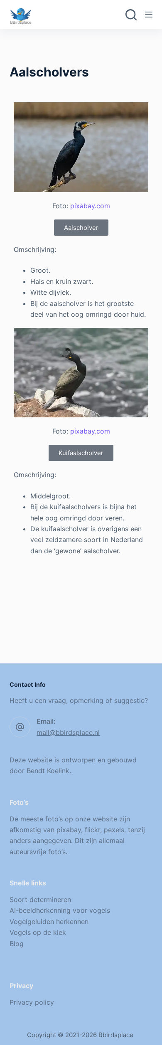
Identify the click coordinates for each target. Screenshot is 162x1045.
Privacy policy (32, 1002)
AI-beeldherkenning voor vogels (60, 910)
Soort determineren (40, 899)
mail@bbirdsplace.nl (68, 732)
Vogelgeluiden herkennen (49, 921)
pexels (114, 830)
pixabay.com (90, 206)
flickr (92, 830)
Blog (17, 943)
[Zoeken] (131, 14)
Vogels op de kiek (38, 932)
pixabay (68, 830)
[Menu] (148, 14)
